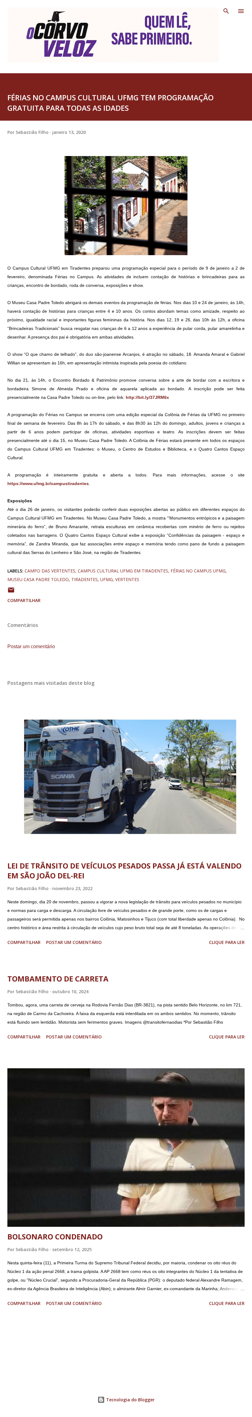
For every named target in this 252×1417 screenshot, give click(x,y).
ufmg (106, 579)
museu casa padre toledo (38, 579)
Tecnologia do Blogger (130, 1400)
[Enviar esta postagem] (11, 592)
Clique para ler (227, 942)
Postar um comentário (31, 646)
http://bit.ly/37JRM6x (147, 397)
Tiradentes (84, 579)
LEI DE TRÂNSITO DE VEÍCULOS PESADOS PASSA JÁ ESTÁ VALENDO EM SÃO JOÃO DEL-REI (124, 871)
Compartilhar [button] (24, 600)
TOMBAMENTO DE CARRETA (57, 978)
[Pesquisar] (226, 11)
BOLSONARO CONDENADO (55, 1236)
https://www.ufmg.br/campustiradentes (48, 483)
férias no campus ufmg (198, 571)
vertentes (127, 579)
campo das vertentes (50, 571)
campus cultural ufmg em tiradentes (123, 571)
